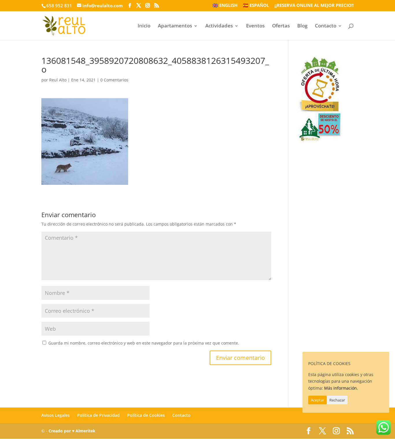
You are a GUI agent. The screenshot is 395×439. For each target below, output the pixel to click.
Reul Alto (58, 80)
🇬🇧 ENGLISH (225, 5)
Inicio (144, 26)
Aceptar (317, 400)
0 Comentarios (114, 80)
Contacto (325, 26)
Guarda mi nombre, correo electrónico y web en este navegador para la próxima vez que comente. (143, 343)
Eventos (255, 26)
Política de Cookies (146, 415)
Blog (302, 26)
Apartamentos (175, 26)
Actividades (219, 26)
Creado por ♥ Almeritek (72, 431)
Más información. (341, 388)
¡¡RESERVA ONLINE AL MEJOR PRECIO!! (314, 5)
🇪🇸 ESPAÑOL (256, 5)
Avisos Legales (55, 415)
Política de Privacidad (98, 415)
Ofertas (281, 26)
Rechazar (337, 400)
